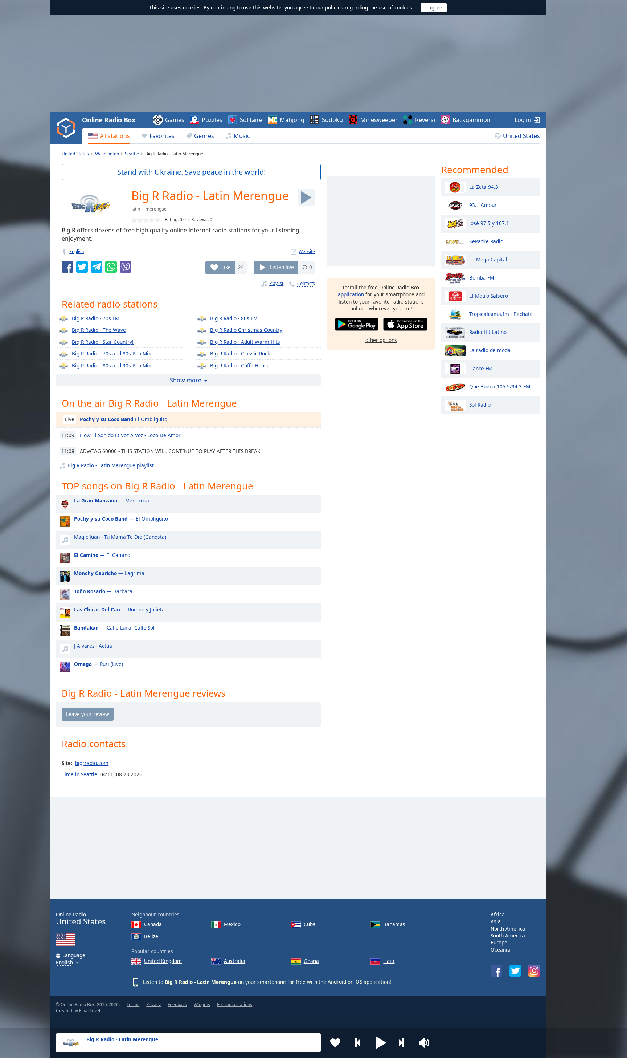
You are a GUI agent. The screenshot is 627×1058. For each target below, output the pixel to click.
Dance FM (480, 368)
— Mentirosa (111, 500)
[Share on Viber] (125, 267)
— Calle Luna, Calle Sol (114, 627)
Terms (133, 1004)
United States (521, 136)
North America (508, 928)
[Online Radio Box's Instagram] (534, 971)
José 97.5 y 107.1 (489, 222)
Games (174, 120)
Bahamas (394, 924)
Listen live (282, 267)
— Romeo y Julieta (119, 609)
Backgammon (471, 120)
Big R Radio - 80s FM (234, 318)
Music (242, 136)
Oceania (500, 949)
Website (307, 251)
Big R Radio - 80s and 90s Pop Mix (111, 365)
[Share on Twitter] (82, 267)
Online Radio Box (108, 119)
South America (508, 935)
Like (226, 267)
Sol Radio (480, 404)
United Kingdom (163, 960)
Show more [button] (185, 380)
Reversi (425, 120)
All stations (115, 136)
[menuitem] (109, 136)
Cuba (310, 924)
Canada (153, 924)
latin (135, 209)
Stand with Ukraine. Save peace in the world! (191, 172)
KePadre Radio (486, 240)
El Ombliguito (123, 419)
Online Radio (81, 919)
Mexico (232, 924)
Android (337, 981)
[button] (381, 1042)
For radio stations (234, 1004)
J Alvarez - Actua (93, 645)
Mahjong (292, 120)
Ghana (311, 960)
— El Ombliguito (121, 518)
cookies (192, 7)
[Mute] (426, 1042)
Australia (234, 960)
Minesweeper (379, 120)
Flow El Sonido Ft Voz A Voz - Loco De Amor (130, 435)
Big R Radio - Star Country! (103, 341)
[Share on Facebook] (67, 267)
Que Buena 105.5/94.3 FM (499, 386)
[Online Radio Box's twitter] (515, 971)
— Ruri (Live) (98, 663)
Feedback (177, 1004)
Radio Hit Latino (488, 331)
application (351, 294)
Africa (498, 914)
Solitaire (251, 120)
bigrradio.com (91, 763)
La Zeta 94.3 (483, 186)
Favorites (162, 136)
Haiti (388, 960)
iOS (358, 981)
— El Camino (102, 555)
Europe (499, 942)
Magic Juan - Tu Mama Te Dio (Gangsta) (120, 536)
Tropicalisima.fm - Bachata (501, 313)
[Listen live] (306, 197)
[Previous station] (358, 1042)
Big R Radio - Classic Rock (240, 353)
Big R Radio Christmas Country (246, 329)
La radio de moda (490, 349)
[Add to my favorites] (335, 1042)
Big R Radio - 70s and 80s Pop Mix (111, 353)
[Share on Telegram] (96, 267)
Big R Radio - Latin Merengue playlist (110, 465)
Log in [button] (523, 120)
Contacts (306, 283)
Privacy (153, 1004)
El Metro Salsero (488, 295)
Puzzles (212, 120)
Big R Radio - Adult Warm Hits (245, 341)
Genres (204, 136)
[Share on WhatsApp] (111, 267)
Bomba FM (481, 277)
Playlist (276, 283)
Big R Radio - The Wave (99, 329)
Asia (496, 921)
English (76, 251)
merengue (156, 209)
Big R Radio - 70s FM (95, 318)
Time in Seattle (79, 774)
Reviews (199, 219)
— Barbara (103, 591)
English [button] (64, 963)
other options (381, 340)
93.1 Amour (483, 204)
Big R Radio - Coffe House (240, 365)
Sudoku (332, 120)
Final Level (89, 1011)
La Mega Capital (488, 259)
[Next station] (404, 1042)
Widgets (202, 1004)
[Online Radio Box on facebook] (496, 971)
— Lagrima (109, 573)
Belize (151, 936)
